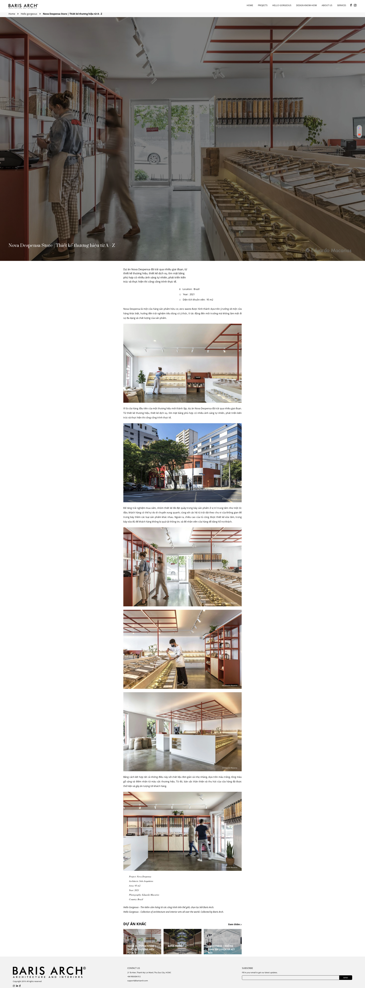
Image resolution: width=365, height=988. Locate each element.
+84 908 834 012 (134, 976)
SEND (345, 977)
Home (250, 5)
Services (341, 5)
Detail (132, 954)
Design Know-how (306, 5)
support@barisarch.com (137, 980)
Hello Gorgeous (281, 5)
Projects (262, 5)
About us (327, 5)
